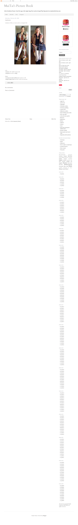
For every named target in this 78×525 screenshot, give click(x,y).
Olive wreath (63, 148)
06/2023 (62, 208)
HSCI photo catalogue (63, 68)
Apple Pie (62, 101)
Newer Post (7, 119)
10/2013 (62, 407)
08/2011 (62, 450)
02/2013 (62, 394)
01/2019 (62, 267)
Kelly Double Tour (10, 79)
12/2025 (62, 185)
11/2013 (62, 409)
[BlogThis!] (9, 82)
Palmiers (62, 122)
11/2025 (62, 184)
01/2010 (62, 462)
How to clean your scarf (64, 65)
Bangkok (65, 156)
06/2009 (62, 492)
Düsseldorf (70, 158)
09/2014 (62, 383)
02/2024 (62, 190)
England (60, 160)
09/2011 (62, 452)
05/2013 (62, 399)
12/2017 (62, 321)
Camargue (70, 157)
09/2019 (62, 278)
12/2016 (62, 344)
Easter (61, 141)
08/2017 (62, 316)
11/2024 (62, 197)
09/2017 (62, 318)
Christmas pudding (64, 107)
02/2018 (62, 288)
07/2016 (62, 336)
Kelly (16, 73)
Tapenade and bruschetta (65, 134)
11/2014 (62, 386)
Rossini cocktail (63, 130)
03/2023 (62, 205)
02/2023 (62, 203)
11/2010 (62, 479)
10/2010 (62, 477)
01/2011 (62, 439)
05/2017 (62, 311)
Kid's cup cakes (63, 114)
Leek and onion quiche (65, 116)
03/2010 (62, 465)
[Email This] (8, 82)
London (68, 161)
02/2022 (62, 217)
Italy (71, 160)
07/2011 (62, 449)
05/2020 (62, 252)
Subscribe (11, 14)
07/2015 (62, 358)
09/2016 (62, 339)
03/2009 (62, 487)
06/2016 (62, 334)
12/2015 (62, 364)
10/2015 (62, 361)
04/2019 (62, 270)
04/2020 (62, 250)
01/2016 (62, 326)
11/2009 (62, 500)
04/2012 (62, 421)
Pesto (61, 126)
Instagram (22, 14)
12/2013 (62, 411)
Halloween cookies (64, 111)
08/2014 (62, 381)
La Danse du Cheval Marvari (12, 77)
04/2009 (62, 489)
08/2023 (62, 210)
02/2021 (62, 232)
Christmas (62, 139)
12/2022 (62, 225)
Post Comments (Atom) (16, 121)
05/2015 (62, 356)
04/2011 (62, 444)
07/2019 (62, 275)
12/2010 (62, 480)
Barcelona (70, 156)
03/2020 (62, 248)
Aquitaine (61, 156)
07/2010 (62, 472)
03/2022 (62, 218)
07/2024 (62, 192)
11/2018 (62, 300)
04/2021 (62, 233)
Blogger (44, 515)
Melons (61, 121)
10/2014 (62, 384)
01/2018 (62, 286)
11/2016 (62, 343)
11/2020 (62, 260)
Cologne (65, 158)
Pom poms (62, 149)
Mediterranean (68, 164)
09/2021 (62, 240)
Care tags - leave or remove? (65, 69)
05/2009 (62, 490)
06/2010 (62, 470)
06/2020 (62, 253)
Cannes (60, 158)
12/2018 (62, 301)
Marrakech (70, 163)
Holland (64, 160)
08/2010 (62, 474)
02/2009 (62, 485)
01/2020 (62, 247)
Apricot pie (62, 102)
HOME (6, 14)
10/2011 (62, 454)
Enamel (7, 73)
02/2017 (62, 308)
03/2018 (62, 290)
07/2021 (62, 238)
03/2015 (62, 353)
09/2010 (62, 475)
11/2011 (62, 455)
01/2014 (62, 369)
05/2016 (62, 333)
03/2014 (62, 373)
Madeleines (62, 119)
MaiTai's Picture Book (18, 6)
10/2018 (62, 298)
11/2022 (62, 223)
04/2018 (62, 291)
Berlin (63, 157)
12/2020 (62, 262)
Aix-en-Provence (62, 154)
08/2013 (62, 404)
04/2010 (62, 467)
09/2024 (62, 193)
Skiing (60, 169)
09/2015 (62, 359)
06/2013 (62, 401)
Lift (13, 71)
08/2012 (62, 427)
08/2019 (62, 276)
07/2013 (62, 402)
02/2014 (62, 371)
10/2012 (62, 431)
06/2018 (62, 293)
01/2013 (62, 393)
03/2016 (62, 330)
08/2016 (62, 338)
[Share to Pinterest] (12, 82)
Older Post (53, 119)
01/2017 (62, 306)
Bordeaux (66, 157)
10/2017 (62, 320)
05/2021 (62, 235)
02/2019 (62, 268)
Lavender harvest (64, 146)
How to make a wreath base (66, 144)
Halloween (62, 143)
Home (31, 119)
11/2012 (62, 432)
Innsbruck (68, 160)
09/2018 (62, 296)
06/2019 (62, 273)
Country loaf (62, 109)
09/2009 (62, 497)
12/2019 (62, 281)
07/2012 (62, 426)
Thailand (63, 169)
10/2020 (62, 258)
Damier (7, 71)
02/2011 (62, 441)
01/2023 (62, 202)
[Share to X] (10, 82)
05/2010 (62, 469)
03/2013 (62, 396)
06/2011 (62, 447)
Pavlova (61, 124)
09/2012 (62, 429)
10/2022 (62, 222)
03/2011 (62, 442)
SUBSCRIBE (62, 55)
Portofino (60, 167)
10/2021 (62, 242)
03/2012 (62, 419)
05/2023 (62, 207)
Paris (70, 166)
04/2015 (62, 354)
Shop (17, 14)
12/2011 (62, 457)
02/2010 (62, 464)
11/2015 (62, 363)
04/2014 (62, 374)
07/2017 (62, 315)
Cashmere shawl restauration (65, 76)
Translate (69, 96)
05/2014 (62, 376)
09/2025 (62, 182)
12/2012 (62, 434)
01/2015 (62, 349)
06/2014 (62, 378)
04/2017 (62, 310)
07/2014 (62, 379)
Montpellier (61, 166)
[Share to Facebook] (11, 82)
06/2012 (62, 424)
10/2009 (62, 498)
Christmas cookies (64, 106)
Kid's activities (62, 161)
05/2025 (62, 179)
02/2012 (62, 417)
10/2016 (62, 341)
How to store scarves (63, 66)
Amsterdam (70, 154)
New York (66, 166)
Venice (67, 169)
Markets (65, 163)
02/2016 (62, 328)
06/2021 (62, 237)
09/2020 (62, 257)
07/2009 (62, 494)
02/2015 (62, 351)
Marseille (61, 164)
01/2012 (62, 416)
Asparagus (62, 104)
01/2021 (62, 230)
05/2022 (62, 220)
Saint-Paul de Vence (67, 167)
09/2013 (62, 406)
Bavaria (60, 157)
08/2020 (62, 255)
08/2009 (62, 495)
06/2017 (62, 313)
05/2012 (62, 422)
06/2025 (62, 180)
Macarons (62, 117)
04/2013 (62, 397)
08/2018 (62, 295)
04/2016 (62, 331)
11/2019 (62, 280)
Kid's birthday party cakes (65, 112)
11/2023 (62, 212)
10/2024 (62, 195)
